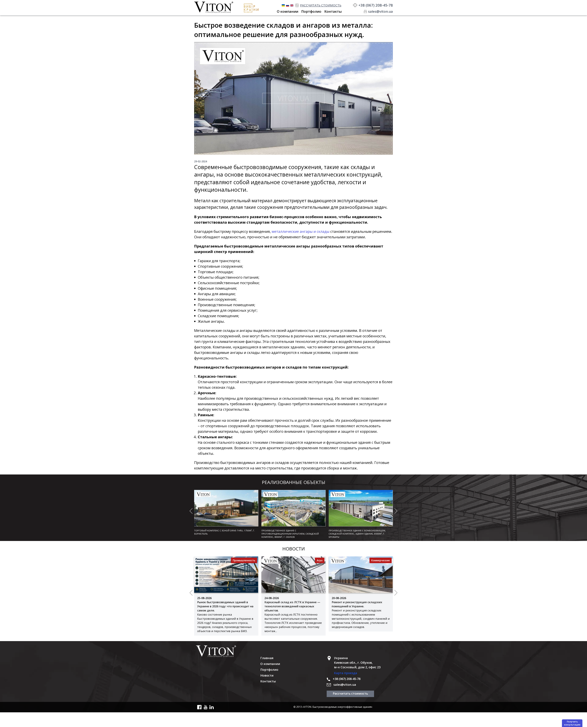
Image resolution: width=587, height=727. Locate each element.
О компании (270, 664)
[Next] (396, 511)
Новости (266, 675)
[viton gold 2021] (252, 8)
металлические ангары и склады (300, 231)
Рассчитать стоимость (350, 693)
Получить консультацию (572, 723)
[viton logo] (216, 7)
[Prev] (191, 511)
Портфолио (269, 670)
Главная (266, 658)
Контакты (268, 681)
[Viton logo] (227, 651)
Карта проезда (345, 673)
